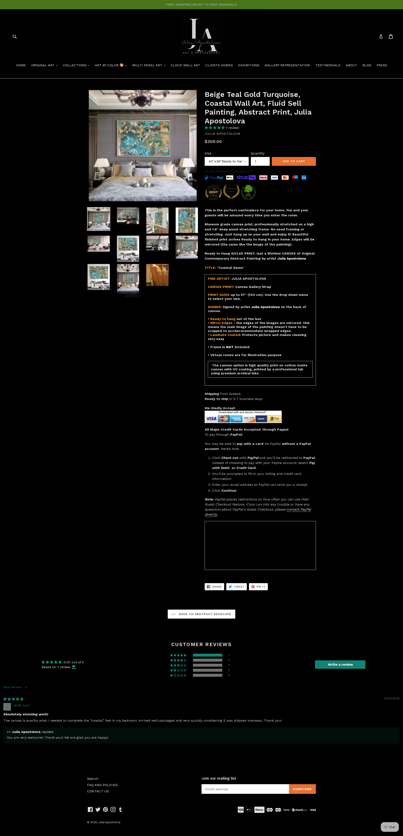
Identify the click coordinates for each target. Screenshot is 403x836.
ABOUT (351, 65)
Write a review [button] (340, 664)
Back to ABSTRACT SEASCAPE (204, 614)
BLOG (366, 65)
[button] (215, 128)
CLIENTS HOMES (219, 65)
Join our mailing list (219, 778)
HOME (21, 65)
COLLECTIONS (75, 65)
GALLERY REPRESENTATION (287, 65)
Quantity (257, 153)
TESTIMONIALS (327, 65)
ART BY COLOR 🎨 (110, 65)
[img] (13, 699)
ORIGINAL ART (43, 65)
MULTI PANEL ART (147, 65)
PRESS (382, 65)
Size (208, 153)
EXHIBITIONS (248, 65)
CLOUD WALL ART (185, 65)
